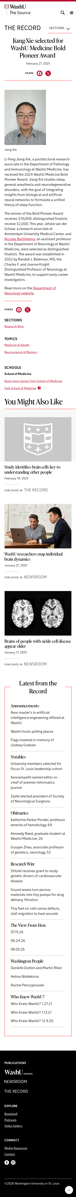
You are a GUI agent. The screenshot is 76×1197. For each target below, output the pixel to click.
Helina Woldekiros (25, 977)
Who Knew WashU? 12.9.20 (32, 1021)
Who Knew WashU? (27, 997)
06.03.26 (18, 949)
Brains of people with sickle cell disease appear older (37, 643)
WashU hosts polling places (32, 732)
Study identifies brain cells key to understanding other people (32, 469)
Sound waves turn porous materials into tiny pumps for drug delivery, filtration (37, 895)
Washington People (27, 961)
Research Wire (14, 326)
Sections (56, 28)
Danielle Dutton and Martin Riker (36, 968)
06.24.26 (18, 941)
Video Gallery (13, 1126)
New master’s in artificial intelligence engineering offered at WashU (37, 718)
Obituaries (19, 813)
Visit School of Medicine (20, 388)
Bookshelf (11, 1114)
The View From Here (28, 925)
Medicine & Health (16, 345)
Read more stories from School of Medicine (33, 381)
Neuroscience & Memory (20, 352)
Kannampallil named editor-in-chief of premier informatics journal (34, 783)
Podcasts (10, 1120)
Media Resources (15, 1148)
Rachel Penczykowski (27, 985)
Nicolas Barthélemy (19, 239)
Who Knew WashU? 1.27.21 (31, 1004)
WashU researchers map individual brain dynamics (33, 556)
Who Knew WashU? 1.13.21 (31, 1013)
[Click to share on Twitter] (48, 73)
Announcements (25, 706)
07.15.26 (17, 932)
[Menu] (71, 9)
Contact (9, 1154)
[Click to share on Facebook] (39, 73)
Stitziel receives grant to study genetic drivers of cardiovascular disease (36, 876)
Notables (18, 757)
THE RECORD (22, 28)
